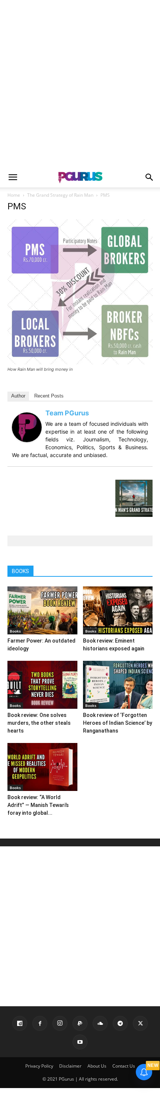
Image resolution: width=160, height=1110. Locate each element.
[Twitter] (140, 1023)
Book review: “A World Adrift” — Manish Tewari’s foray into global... (38, 805)
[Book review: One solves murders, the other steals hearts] (42, 685)
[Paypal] (80, 1023)
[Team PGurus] (27, 440)
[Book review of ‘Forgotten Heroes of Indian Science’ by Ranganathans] (118, 685)
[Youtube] (80, 1042)
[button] (13, 177)
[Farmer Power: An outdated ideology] (42, 610)
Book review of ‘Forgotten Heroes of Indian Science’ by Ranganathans (117, 723)
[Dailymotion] (19, 1023)
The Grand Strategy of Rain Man (60, 195)
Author (18, 396)
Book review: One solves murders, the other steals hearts (39, 723)
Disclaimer (70, 1066)
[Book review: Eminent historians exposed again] (118, 610)
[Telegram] (120, 1023)
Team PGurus (67, 413)
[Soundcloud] (100, 1023)
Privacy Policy (39, 1066)
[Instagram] (59, 1023)
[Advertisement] (80, 84)
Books (15, 631)
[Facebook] (39, 1023)
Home (13, 195)
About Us (96, 1066)
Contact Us (123, 1066)
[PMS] (80, 362)
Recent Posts (49, 396)
